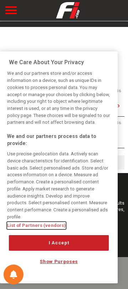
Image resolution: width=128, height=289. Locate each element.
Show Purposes (59, 261)
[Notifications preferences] (13, 274)
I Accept (59, 242)
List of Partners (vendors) (36, 225)
